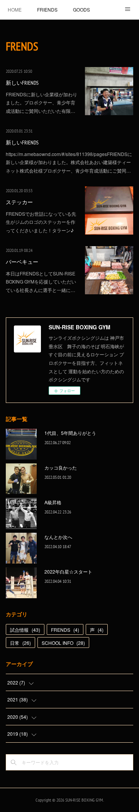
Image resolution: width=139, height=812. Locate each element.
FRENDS (65, 629)
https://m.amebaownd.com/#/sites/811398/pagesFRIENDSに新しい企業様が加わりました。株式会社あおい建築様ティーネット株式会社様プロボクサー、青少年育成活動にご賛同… (69, 162)
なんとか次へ (58, 537)
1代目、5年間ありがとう (70, 432)
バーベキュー (22, 261)
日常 (20, 642)
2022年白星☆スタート (68, 571)
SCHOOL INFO (63, 642)
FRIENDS (47, 9)
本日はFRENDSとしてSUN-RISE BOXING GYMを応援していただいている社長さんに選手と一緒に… (41, 281)
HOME (15, 9)
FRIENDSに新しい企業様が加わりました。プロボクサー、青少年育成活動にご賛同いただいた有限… (41, 102)
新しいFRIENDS (22, 82)
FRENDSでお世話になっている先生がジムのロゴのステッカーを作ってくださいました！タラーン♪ (41, 221)
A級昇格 (52, 502)
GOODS (81, 9)
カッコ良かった (60, 467)
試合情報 (25, 629)
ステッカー (19, 202)
